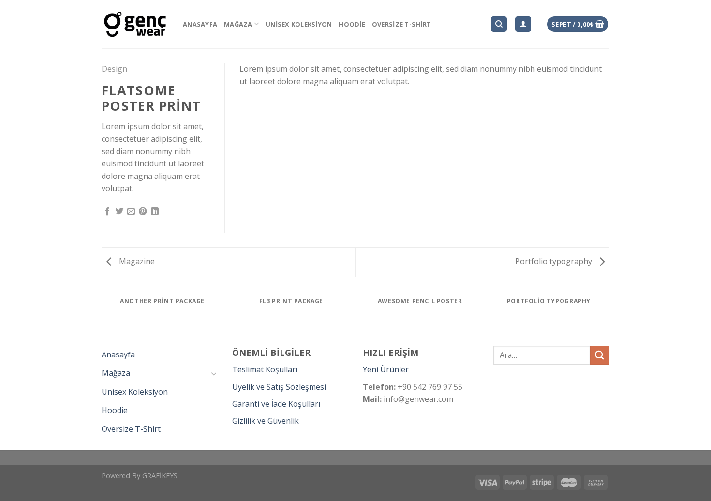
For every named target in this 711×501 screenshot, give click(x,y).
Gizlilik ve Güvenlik (265, 420)
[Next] (608, 310)
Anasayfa (200, 24)
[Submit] (599, 355)
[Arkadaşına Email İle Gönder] (131, 211)
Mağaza (238, 24)
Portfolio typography (554, 261)
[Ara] (499, 24)
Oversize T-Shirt (401, 24)
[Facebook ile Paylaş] (107, 211)
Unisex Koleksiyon (299, 24)
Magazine (136, 261)
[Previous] (103, 310)
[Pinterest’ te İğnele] (143, 211)
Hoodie (352, 24)
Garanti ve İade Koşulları (276, 403)
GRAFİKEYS (160, 475)
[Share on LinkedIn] (155, 211)
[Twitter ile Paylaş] (119, 211)
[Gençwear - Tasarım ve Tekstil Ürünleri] (135, 24)
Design (114, 68)
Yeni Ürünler (386, 369)
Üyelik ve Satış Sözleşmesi (279, 387)
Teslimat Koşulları (264, 369)
